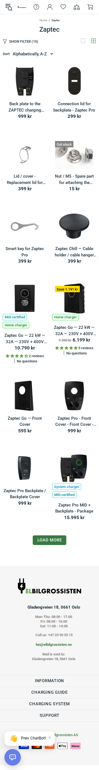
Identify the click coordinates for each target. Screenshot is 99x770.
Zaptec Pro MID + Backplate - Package (74, 508)
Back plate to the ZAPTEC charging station (25, 107)
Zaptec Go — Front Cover (25, 421)
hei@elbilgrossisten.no (54, 644)
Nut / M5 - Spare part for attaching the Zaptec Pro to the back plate (74, 180)
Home (43, 20)
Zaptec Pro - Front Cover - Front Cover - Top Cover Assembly (74, 422)
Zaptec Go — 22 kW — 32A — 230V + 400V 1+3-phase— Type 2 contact (24, 339)
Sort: (6, 54)
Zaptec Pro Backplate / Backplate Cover (25, 494)
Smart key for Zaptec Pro (25, 251)
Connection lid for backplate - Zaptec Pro (74, 107)
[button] (12, 757)
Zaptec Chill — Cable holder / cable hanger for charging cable (74, 252)
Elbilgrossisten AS (22, 7)
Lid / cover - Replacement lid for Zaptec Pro (25, 180)
